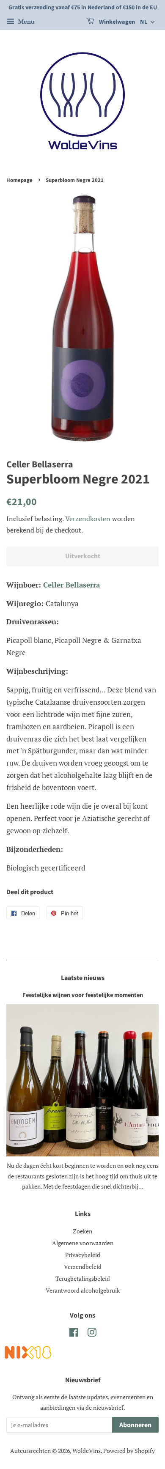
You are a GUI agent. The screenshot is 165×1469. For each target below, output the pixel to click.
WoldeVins (86, 1451)
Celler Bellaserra (71, 585)
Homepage (19, 180)
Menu (25, 21)
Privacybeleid (82, 1255)
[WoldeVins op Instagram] (91, 1334)
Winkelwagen (116, 22)
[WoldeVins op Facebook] (74, 1334)
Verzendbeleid (83, 1267)
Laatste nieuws (82, 978)
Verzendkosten (87, 518)
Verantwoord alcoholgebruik (83, 1290)
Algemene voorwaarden (82, 1243)
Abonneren (135, 1425)
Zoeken (82, 1231)
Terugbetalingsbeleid (82, 1278)
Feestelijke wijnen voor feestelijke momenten (82, 995)
